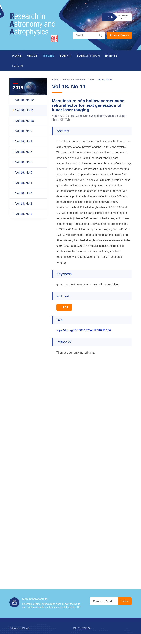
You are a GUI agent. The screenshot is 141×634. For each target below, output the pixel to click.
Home (16, 55)
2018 (91, 79)
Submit (65, 55)
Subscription (88, 55)
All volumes (79, 79)
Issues (48, 55)
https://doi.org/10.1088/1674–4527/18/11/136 (83, 330)
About (32, 55)
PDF (65, 307)
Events (111, 55)
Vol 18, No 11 (105, 79)
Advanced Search (119, 35)
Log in (17, 66)
